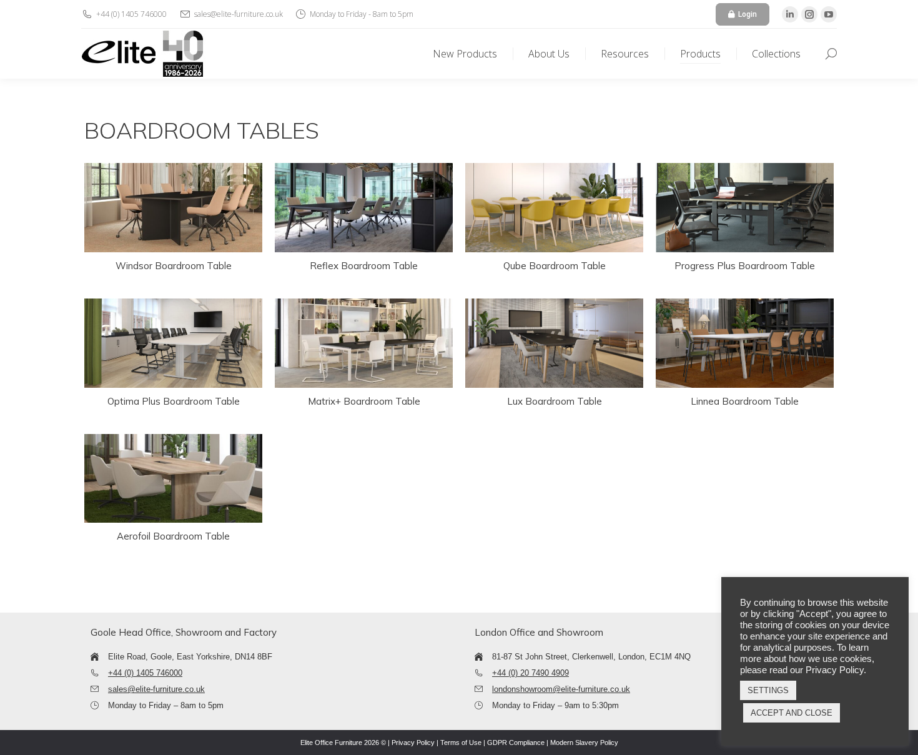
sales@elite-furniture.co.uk (156, 689)
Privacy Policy (413, 742)
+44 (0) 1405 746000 (145, 673)
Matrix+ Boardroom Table (364, 401)
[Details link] (173, 207)
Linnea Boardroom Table (745, 401)
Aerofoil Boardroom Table (173, 536)
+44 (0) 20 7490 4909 (530, 673)
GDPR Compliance (516, 742)
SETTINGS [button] (768, 690)
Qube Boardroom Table (554, 266)
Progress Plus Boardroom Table (744, 266)
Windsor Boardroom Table (174, 266)
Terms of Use (460, 742)
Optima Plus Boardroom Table (173, 401)
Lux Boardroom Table (554, 401)
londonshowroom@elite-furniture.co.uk (561, 689)
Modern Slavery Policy (584, 742)
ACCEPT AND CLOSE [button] (791, 713)
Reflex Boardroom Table (364, 266)
